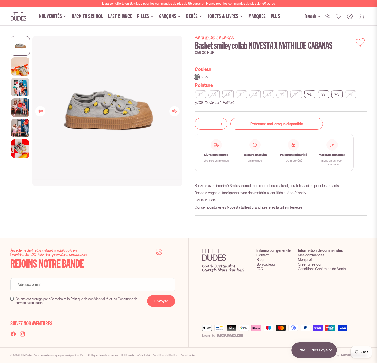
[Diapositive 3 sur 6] (20, 87)
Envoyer (161, 301)
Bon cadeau (265, 264)
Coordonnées (188, 355)
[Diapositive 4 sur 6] (20, 107)
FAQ (259, 269)
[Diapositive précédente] (40, 111)
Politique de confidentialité (135, 355)
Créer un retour (310, 264)
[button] (281, 102)
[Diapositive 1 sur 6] (20, 46)
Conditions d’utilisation (165, 355)
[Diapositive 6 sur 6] (20, 148)
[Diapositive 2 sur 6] (20, 66)
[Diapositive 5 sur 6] (20, 128)
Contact (262, 255)
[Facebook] (13, 334)
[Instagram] (22, 334)
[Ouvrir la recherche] (327, 16)
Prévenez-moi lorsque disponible (276, 124)
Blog (260, 260)
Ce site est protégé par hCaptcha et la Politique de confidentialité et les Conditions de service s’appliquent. (76, 300)
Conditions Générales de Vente (322, 269)
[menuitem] (275, 16)
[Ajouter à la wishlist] (360, 42)
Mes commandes (311, 255)
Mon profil (305, 260)
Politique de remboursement (103, 355)
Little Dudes (26, 355)
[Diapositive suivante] (174, 111)
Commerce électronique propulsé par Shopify (58, 355)
